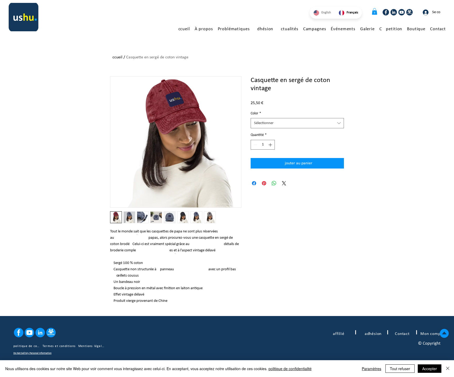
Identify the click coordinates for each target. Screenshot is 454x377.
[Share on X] (284, 183)
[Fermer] (448, 368)
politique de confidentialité (290, 368)
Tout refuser (400, 368)
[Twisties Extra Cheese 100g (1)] (409, 12)
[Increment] (270, 144)
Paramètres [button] (371, 368)
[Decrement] (254, 144)
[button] (374, 11)
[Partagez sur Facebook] (254, 183)
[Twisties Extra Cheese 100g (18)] (40, 332)
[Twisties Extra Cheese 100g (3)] (393, 12)
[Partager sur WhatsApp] (274, 183)
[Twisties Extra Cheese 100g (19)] (29, 332)
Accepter (429, 368)
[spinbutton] (262, 144)
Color (256, 113)
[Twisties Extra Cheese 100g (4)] (385, 12)
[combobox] (297, 123)
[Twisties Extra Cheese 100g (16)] (51, 332)
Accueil (116, 57)
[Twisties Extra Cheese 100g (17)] (18, 332)
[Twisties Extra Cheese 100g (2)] (401, 12)
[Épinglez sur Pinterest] (264, 183)
